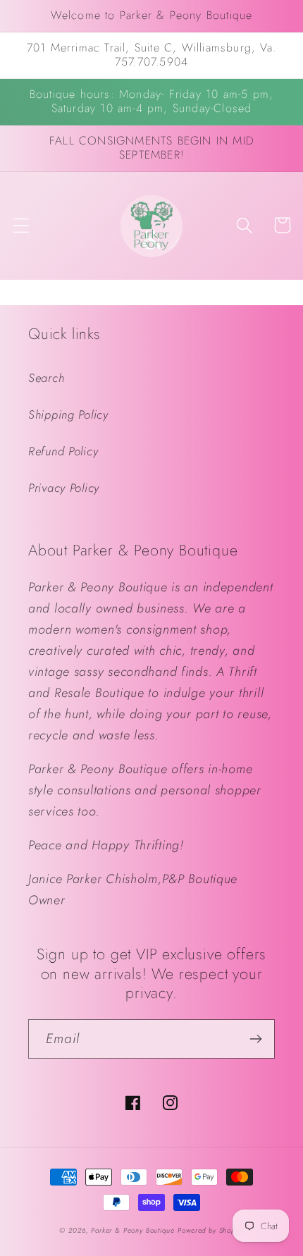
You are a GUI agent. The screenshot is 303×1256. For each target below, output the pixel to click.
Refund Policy (63, 451)
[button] (21, 225)
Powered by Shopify (210, 1230)
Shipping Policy (68, 414)
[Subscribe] (255, 1039)
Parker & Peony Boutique (132, 1230)
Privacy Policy (63, 487)
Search (46, 377)
